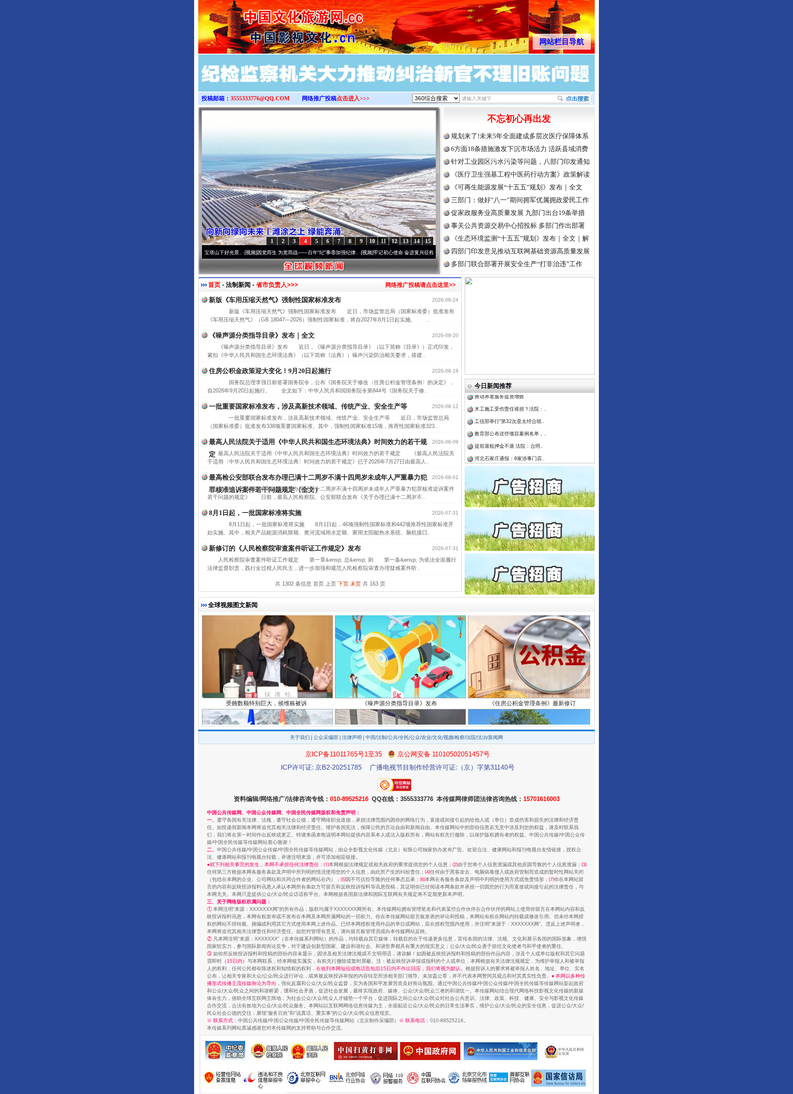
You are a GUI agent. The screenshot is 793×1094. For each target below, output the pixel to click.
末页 (355, 584)
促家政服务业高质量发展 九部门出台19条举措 (518, 212)
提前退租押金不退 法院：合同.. (509, 415)
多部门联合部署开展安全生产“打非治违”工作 (516, 263)
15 (428, 241)
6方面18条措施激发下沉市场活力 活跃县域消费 (519, 148)
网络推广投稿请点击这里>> (420, 284)
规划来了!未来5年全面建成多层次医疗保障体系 (520, 135)
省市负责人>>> (277, 284)
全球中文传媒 (266, 24)
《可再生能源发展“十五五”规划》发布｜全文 (516, 187)
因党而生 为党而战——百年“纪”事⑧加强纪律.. (260, 252)
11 (383, 241)
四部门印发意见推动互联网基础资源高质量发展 (520, 251)
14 (417, 241)
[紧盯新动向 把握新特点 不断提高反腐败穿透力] (396, 82)
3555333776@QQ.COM (260, 98)
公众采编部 (325, 737)
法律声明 (352, 737)
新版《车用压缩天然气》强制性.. (510, 439)
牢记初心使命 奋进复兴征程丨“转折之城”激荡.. (376, 252)
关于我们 (300, 737)
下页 (343, 584)
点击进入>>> (353, 98)
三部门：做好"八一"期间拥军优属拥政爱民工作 (520, 199)
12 (394, 241)
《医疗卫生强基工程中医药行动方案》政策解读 (520, 174)
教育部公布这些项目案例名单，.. (510, 402)
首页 (214, 284)
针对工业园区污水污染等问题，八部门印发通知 (520, 161)
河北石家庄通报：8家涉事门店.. (509, 427)
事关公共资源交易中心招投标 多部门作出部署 (518, 225)
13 (405, 241)
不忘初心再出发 (519, 118)
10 (372, 241)
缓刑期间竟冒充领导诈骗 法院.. (509, 452)
